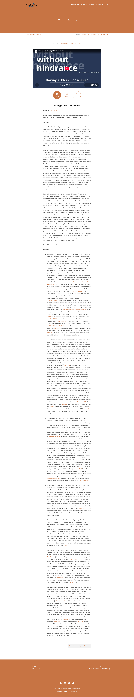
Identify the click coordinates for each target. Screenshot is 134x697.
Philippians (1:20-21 (54, 436)
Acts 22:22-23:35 (34, 668)
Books (93, 34)
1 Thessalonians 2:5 (52, 300)
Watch (57, 96)
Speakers (99, 34)
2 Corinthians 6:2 (60, 601)
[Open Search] (107, 4)
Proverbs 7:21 (51, 284)
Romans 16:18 (81, 291)
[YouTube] (65, 683)
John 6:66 (50, 332)
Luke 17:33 (53, 319)
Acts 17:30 (68, 605)
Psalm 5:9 (73, 291)
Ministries (91, 4)
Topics (83, 34)
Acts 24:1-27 (38, 34)
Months (105, 34)
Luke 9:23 (50, 316)
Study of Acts (73, 43)
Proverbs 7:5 (85, 282)
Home (27, 34)
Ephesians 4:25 (81, 402)
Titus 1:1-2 (52, 406)
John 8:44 (64, 404)
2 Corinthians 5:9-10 (53, 478)
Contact (98, 4)
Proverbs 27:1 (67, 619)
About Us (73, 4)
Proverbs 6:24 (77, 282)
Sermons (79, 4)
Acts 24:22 (57, 621)
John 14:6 (87, 409)
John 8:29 (57, 328)
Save (77, 96)
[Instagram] (73, 683)
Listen (67, 96)
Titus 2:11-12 (67, 545)
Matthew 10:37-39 (61, 321)
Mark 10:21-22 (51, 326)
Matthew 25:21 (77, 469)
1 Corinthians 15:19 (76, 559)
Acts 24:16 (67, 365)
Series (88, 34)
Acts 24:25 (80, 621)
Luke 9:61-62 (60, 326)
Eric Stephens (64, 43)
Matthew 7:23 (84, 480)
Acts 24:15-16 (51, 557)
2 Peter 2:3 (65, 309)
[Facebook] (61, 683)
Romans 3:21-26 (83, 508)
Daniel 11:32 (82, 309)
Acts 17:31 (60, 577)
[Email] (69, 683)
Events (85, 4)
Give (103, 4)
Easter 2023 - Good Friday (99, 668)
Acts (80, 43)
